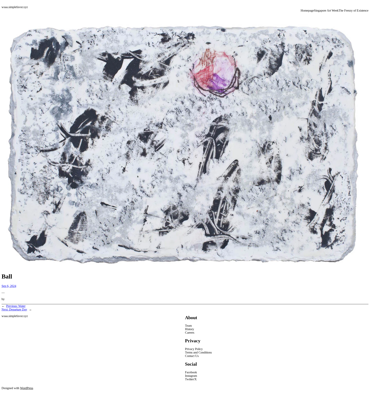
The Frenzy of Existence (353, 10)
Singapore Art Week (326, 10)
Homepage (307, 10)
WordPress (26, 388)
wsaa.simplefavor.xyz (15, 7)
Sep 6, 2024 (9, 286)
